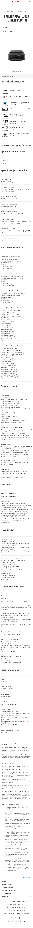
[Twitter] (20, 921)
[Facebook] (8, 921)
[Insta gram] (12, 921)
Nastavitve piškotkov (23, 913)
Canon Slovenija (16, 918)
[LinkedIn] (16, 921)
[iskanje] (2, 2)
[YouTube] (24, 921)
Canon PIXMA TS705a (7, 76)
